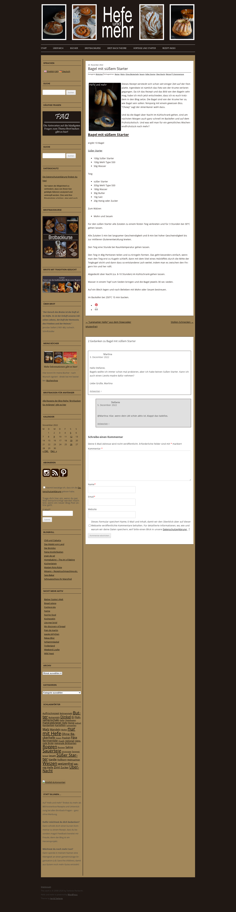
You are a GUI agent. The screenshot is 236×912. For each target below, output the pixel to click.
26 (71, 444)
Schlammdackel (51, 641)
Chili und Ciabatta (52, 540)
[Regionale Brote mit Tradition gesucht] (62, 291)
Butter (117, 74)
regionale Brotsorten (65, 743)
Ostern (58, 738)
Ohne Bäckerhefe (132, 74)
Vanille (52, 759)
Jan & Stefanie (56, 898)
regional (69, 740)
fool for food (50, 614)
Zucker (65, 767)
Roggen (50, 746)
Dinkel (65, 716)
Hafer (62, 720)
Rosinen (61, 747)
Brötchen (99, 74)
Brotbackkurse (93, 48)
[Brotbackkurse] (61, 257)
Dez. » (54, 451)
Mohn (122, 74)
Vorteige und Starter (144, 48)
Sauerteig (52, 751)
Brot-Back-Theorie (117, 48)
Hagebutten (70, 720)
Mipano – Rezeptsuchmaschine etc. (61, 571)
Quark (61, 740)
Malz (46, 729)
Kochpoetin (49, 618)
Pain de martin (51, 630)
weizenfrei (65, 763)
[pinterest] (55, 476)
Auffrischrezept (51, 713)
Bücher (74, 48)
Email (91, 496)
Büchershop (52, 380)
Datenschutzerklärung (175, 529)
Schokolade (66, 751)
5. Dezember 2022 (107, 405)
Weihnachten (73, 759)
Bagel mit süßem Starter (108, 68)
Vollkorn (62, 759)
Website (92, 509)
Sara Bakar (49, 575)
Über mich (58, 48)
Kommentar (95, 448)
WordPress (73, 894)
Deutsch (66, 71)
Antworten (95, 391)
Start (44, 48)
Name (92, 484)
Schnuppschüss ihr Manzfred (58, 578)
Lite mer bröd (50, 622)
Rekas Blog (49, 638)
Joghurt (78, 723)
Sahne (69, 747)
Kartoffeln (60, 725)
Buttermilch (54, 717)
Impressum (46, 886)
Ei (73, 717)
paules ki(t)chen (51, 634)
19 (71, 440)
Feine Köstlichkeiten (53, 551)
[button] (101, 305)
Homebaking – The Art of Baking (59, 559)
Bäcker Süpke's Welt (53, 599)
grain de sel (49, 555)
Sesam (142, 74)
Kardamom (48, 725)
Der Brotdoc (50, 548)
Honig (71, 722)
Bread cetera (50, 603)
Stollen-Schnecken (182, 322)
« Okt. (46, 451)
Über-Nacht (160, 74)
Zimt (57, 767)
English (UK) (52, 71)
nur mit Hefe (59, 731)
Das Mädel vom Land (54, 544)
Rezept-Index (168, 48)
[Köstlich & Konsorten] (54, 782)
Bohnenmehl (66, 713)
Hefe (64, 722)
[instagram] (47, 476)
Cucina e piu (50, 607)
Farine (47, 611)
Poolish (66, 737)
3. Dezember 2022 (99, 357)
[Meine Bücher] (61, 368)
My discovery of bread (54, 626)
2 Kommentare (178, 74)
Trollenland (49, 645)
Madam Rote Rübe (53, 567)
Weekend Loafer (52, 649)
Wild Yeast (49, 653)
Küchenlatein (50, 563)
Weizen (168, 74)
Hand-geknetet (52, 722)
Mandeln (55, 729)
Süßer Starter (150, 74)
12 (71, 436)
